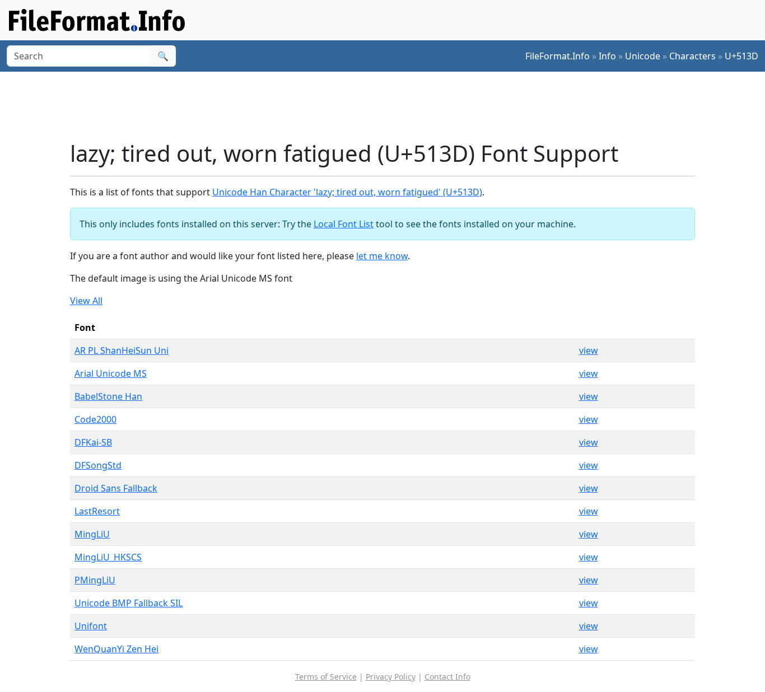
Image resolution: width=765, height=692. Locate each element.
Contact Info (447, 676)
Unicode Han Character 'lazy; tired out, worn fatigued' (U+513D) (347, 192)
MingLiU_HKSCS (108, 557)
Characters (692, 56)
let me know (382, 256)
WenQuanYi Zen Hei (116, 649)
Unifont (90, 626)
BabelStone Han (108, 396)
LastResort (97, 511)
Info (607, 56)
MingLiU (92, 534)
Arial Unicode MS (110, 373)
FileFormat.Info (557, 56)
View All (86, 300)
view (588, 350)
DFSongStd (98, 465)
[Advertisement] (389, 106)
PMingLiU (94, 580)
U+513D (741, 56)
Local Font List (344, 224)
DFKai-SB (93, 442)
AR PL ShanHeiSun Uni (121, 350)
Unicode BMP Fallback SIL (128, 603)
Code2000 (95, 419)
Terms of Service (326, 676)
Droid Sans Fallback (115, 488)
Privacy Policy (391, 676)
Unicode (642, 56)
